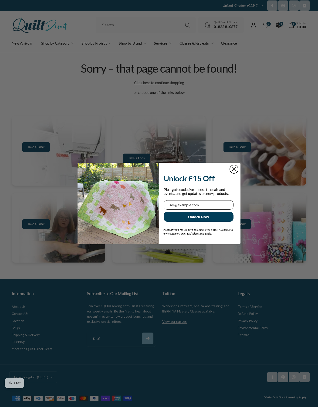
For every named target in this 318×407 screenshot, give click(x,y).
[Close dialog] (234, 169)
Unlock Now (198, 216)
